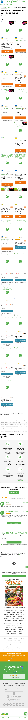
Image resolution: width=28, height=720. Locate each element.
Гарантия (22, 638)
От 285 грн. (25, 426)
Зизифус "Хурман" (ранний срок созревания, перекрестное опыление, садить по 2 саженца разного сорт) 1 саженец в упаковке (20, 175)
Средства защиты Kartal (11, 646)
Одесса (8, 612)
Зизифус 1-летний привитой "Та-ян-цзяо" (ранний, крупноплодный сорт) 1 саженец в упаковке (20, 209)
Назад (4, 7)
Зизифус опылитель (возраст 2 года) (9, 420)
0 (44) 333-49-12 (9, 666)
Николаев (20, 616)
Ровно (17, 618)
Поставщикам (6, 650)
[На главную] (2, 1)
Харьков (22, 610)
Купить (7, 51)
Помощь (21, 646)
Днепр (13, 612)
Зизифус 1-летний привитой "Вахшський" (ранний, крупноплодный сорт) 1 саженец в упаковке (6, 400)
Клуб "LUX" (8, 642)
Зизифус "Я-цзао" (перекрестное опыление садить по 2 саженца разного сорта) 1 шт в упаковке (7, 177)
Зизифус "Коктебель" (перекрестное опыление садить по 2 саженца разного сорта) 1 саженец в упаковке (7, 44)
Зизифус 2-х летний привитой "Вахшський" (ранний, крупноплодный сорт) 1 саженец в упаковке (20, 368)
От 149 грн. (25, 428)
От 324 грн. (25, 422)
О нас (10, 638)
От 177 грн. (25, 424)
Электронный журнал (9, 685)
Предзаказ (19, 648)
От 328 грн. (25, 420)
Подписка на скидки (17, 642)
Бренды (23, 650)
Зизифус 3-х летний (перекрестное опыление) (11, 422)
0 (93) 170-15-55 (17, 666)
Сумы (22, 618)
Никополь (6, 618)
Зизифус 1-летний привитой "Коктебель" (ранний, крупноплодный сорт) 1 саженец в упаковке (6, 209)
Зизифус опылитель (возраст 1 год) (8, 428)
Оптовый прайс (15, 650)
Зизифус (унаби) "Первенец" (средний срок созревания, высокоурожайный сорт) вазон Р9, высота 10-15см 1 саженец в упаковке (7, 241)
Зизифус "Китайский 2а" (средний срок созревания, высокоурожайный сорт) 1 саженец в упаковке (20, 78)
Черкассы (6, 614)
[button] (6, 38)
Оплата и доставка (11, 640)
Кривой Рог (8, 616)
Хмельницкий (8, 620)
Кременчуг (8, 631)
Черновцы (13, 629)
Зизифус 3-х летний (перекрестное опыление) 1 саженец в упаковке (20, 243)
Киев (16, 610)
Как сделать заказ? (10, 648)
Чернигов (15, 620)
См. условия (20, 465)
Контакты (16, 638)
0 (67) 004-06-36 (17, 667)
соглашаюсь (6, 544)
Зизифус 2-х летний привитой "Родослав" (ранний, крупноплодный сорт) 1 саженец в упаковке (6, 369)
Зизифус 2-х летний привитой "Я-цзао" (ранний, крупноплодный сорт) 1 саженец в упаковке (20, 336)
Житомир (21, 620)
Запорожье (19, 612)
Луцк (14, 616)
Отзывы (19, 640)
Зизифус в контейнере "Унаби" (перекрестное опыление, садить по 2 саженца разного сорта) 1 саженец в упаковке (7, 110)
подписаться (14, 542)
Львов (17, 614)
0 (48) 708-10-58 (9, 667)
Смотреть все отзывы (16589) (14, 523)
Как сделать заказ (20, 685)
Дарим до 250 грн (14, 644)
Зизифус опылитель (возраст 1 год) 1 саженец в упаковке (20, 275)
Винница (22, 614)
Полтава (12, 618)
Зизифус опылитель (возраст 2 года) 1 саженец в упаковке (5, 275)
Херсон (12, 614)
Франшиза (5, 683)
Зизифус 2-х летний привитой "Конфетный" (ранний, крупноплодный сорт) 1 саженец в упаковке (6, 337)
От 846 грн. (25, 418)
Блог (5, 638)
